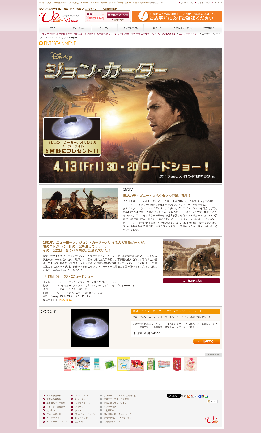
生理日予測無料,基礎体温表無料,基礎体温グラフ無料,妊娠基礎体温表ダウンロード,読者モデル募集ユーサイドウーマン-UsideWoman (108, 33)
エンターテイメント (189, 33)
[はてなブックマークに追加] (199, 396)
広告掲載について (112, 421)
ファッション (78, 28)
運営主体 (108, 418)
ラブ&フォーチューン (183, 28)
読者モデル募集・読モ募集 (116, 399)
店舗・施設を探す (54, 414)
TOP (52, 28)
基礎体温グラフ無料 (55, 403)
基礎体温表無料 (53, 399)
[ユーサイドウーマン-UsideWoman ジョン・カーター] (191, 280)
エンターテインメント (56, 421)
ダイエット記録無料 (55, 406)
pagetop (213, 354)
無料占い (50, 410)
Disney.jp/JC (65, 299)
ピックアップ (81, 418)
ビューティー (104, 28)
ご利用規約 (109, 410)
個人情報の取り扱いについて (117, 414)
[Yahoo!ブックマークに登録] (196, 396)
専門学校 (209, 28)
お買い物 (79, 421)
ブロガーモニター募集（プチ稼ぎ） (120, 395)
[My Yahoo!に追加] (192, 396)
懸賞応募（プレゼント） (115, 403)
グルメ (78, 410)
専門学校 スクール (55, 418)
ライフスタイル (130, 28)
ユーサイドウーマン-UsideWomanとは (118, 20)
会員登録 (118, 15)
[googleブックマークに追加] (206, 396)
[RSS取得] (186, 396)
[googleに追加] (202, 396)
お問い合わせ (187, 2)
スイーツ (157, 28)
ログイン (218, 2)
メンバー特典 (110, 406)
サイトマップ (203, 2)
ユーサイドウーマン (122, 418)
